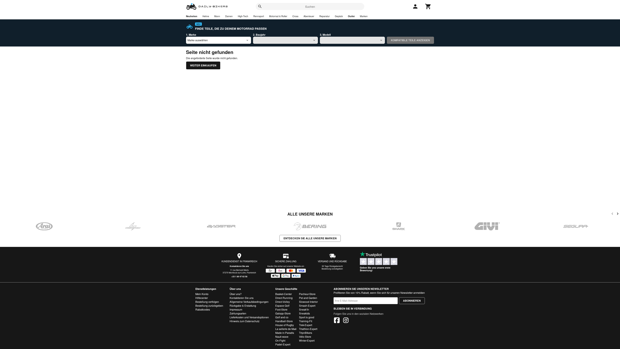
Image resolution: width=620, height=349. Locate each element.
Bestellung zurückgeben (332, 268)
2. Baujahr (259, 35)
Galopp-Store (283, 313)
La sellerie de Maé (285, 329)
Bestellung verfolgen (207, 302)
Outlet (351, 16)
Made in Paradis (284, 333)
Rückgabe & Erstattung (243, 305)
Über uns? (236, 294)
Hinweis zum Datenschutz (244, 321)
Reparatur (324, 16)
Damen (229, 16)
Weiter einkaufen (203, 65)
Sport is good (306, 317)
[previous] (612, 214)
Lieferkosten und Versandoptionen (249, 317)
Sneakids (304, 313)
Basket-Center (283, 294)
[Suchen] (260, 6)
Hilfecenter (201, 298)
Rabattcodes (202, 309)
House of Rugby (284, 325)
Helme (205, 16)
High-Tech (243, 16)
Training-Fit (305, 321)
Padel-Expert (282, 344)
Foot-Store (281, 309)
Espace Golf (282, 305)
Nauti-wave (281, 336)
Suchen (310, 6)
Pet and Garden (308, 298)
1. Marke (191, 35)
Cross (295, 16)
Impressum (236, 309)
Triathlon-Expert (308, 329)
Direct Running (284, 298)
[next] (617, 214)
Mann (217, 16)
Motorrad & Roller (278, 16)
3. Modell (325, 35)
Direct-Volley (282, 302)
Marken (364, 16)
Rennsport (258, 16)
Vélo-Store (305, 336)
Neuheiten (191, 16)
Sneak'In (304, 309)
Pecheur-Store (307, 294)
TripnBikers (305, 333)
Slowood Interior (308, 302)
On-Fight (280, 340)
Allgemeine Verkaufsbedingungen (249, 302)
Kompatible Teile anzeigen (410, 40)
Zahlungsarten (238, 313)
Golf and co (281, 317)
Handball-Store (284, 321)
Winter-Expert (307, 340)
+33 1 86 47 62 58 (239, 276)
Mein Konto (201, 294)
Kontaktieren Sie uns (239, 266)
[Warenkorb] (428, 6)
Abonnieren (412, 300)
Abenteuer (309, 16)
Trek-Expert (305, 325)
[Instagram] (346, 320)
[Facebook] (337, 320)
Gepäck (339, 16)
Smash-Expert (307, 305)
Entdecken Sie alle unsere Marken (310, 238)
